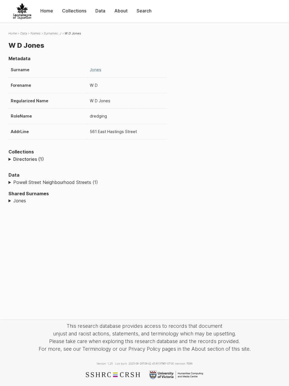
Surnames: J (52, 33)
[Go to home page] (22, 11)
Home (46, 11)
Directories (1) (28, 159)
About (121, 11)
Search (144, 11)
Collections (74, 11)
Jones (95, 69)
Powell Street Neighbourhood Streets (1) (55, 182)
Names (35, 33)
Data (100, 11)
